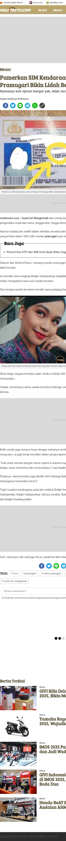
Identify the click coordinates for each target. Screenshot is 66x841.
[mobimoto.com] (17, 9)
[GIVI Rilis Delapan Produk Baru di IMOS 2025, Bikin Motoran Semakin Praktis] (18, 698)
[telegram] (27, 105)
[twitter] (12, 105)
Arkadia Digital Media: (13, 2)
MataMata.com (56, 2)
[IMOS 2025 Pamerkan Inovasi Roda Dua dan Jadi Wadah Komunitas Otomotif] (18, 754)
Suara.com (38, 2)
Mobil (42, 10)
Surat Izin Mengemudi (35, 218)
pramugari (51, 236)
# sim (15, 573)
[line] (20, 105)
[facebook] (5, 105)
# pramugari (29, 573)
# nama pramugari (51, 573)
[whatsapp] (34, 105)
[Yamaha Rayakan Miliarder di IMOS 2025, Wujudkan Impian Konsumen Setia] (18, 726)
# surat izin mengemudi (14, 581)
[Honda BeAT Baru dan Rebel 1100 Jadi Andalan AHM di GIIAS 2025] (18, 809)
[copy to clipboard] (42, 105)
